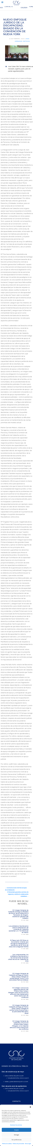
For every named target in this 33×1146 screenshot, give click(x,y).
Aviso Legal (28, 1143)
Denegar (16, 1135)
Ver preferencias (16, 1140)
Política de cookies (7, 1143)
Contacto (9, 6)
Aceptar (16, 1130)
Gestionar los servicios (16, 1125)
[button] (30, 1107)
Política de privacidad (18, 1143)
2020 (27, 38)
